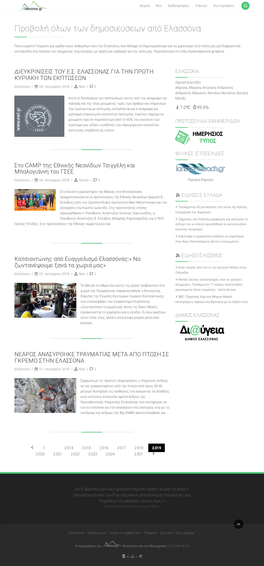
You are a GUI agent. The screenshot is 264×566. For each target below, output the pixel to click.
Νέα (159, 6)
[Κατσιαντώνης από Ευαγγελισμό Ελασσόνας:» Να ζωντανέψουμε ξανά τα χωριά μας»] (45, 300)
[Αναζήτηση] (245, 5)
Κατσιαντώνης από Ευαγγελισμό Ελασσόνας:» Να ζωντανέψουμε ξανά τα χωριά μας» (77, 262)
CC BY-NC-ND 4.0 (179, 546)
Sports (83, 180)
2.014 (68, 448)
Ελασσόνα (22, 87)
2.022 (75, 454)
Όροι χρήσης (185, 533)
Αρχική (145, 6)
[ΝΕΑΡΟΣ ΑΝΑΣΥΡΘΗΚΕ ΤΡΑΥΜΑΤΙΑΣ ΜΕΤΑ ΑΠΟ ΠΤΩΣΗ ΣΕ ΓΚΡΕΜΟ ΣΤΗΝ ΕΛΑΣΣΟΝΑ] (45, 395)
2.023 (92, 454)
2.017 (121, 448)
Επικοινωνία (97, 533)
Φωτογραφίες (223, 6)
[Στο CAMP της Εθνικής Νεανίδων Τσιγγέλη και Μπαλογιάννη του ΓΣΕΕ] (35, 200)
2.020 (40, 454)
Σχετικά (166, 533)
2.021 (57, 454)
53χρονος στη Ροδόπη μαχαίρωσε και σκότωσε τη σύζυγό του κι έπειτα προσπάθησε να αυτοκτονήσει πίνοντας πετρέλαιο (211, 224)
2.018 (138, 448)
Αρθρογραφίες (179, 6)
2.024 (110, 454)
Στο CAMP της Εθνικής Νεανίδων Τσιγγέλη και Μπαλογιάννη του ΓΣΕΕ (74, 168)
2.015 (86, 448)
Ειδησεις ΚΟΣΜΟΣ (202, 255)
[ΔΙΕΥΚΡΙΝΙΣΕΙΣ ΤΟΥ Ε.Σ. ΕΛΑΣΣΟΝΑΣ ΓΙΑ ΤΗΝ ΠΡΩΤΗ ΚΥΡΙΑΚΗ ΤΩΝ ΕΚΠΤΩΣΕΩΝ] (39, 116)
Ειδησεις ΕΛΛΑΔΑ (202, 195)
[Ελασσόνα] (33, 5)
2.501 (138, 454)
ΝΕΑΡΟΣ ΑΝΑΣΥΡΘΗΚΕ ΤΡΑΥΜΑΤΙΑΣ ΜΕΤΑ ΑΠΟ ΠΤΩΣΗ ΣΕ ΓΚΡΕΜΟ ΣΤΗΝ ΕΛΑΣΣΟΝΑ (91, 357)
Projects (150, 533)
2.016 (103, 448)
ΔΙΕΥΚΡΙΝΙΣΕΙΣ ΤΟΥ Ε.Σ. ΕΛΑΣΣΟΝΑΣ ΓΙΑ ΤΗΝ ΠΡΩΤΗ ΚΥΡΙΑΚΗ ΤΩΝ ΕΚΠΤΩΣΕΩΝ (83, 74)
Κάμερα (201, 6)
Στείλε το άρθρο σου (125, 533)
